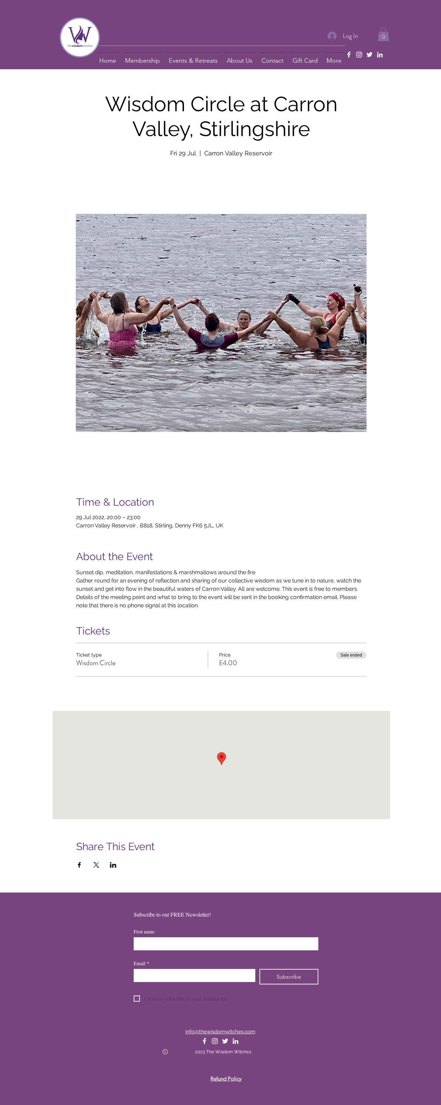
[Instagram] (359, 55)
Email (141, 963)
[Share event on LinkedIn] (113, 865)
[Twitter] (369, 55)
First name (144, 931)
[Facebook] (349, 55)
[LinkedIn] (380, 55)
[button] (383, 34)
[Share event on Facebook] (79, 865)
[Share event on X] (96, 865)
